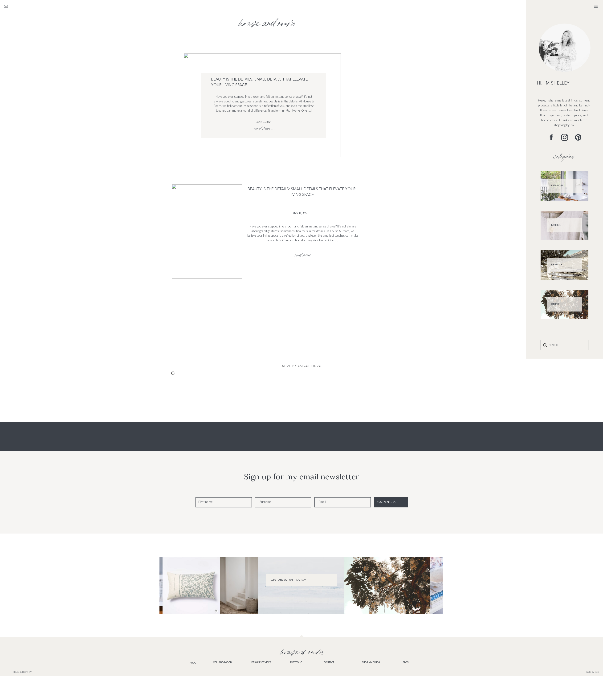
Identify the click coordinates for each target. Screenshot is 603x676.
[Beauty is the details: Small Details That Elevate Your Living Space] (207, 231)
